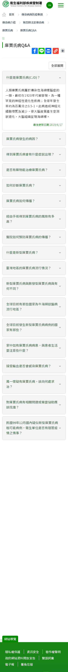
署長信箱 (27, 664)
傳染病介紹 (8, 22)
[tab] (34, 77)
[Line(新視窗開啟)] (41, 51)
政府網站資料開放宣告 (20, 658)
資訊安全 (33, 651)
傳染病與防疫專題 (32, 14)
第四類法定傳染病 (33, 22)
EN (49, 5)
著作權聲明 (53, 651)
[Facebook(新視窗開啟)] (34, 51)
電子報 (9, 664)
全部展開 (57, 65)
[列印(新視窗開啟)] (48, 51)
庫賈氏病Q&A (28, 30)
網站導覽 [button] (10, 639)
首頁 (11, 14)
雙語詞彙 (48, 658)
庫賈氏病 (7, 30)
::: (3, 38)
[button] (34, 77)
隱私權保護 (12, 651)
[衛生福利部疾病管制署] (22, 3)
